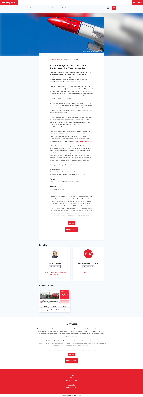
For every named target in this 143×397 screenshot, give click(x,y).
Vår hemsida (71, 385)
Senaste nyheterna (32, 8)
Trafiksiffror (56, 189)
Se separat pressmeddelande (83, 141)
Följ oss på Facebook (71, 387)
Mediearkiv (55, 8)
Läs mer (71, 223)
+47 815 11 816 (88, 272)
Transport (70, 182)
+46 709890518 (55, 275)
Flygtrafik (76, 182)
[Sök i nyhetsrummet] (108, 8)
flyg (51, 189)
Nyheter (62, 189)
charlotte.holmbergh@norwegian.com (55, 272)
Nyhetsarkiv (45, 8)
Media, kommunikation (56, 182)
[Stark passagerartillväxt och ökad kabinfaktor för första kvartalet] (54, 299)
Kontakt (71, 8)
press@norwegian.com (88, 270)
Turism (65, 182)
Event (64, 8)
